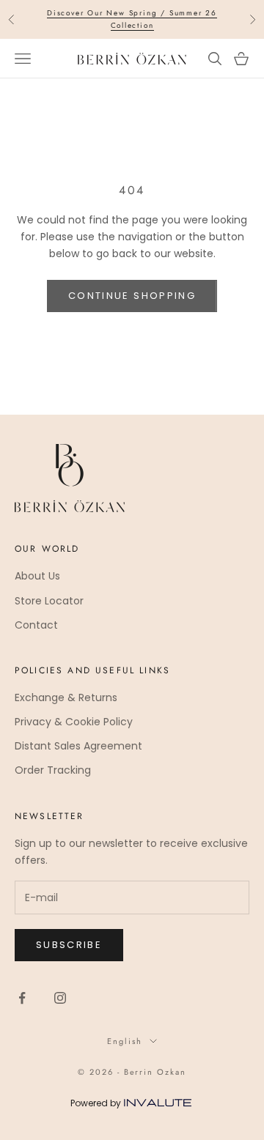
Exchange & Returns (66, 697)
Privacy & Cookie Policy (74, 721)
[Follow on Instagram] (60, 998)
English (124, 1041)
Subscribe (69, 945)
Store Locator (49, 600)
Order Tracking (53, 770)
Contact (36, 625)
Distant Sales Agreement (78, 746)
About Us (37, 576)
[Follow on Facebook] (22, 998)
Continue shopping (132, 296)
